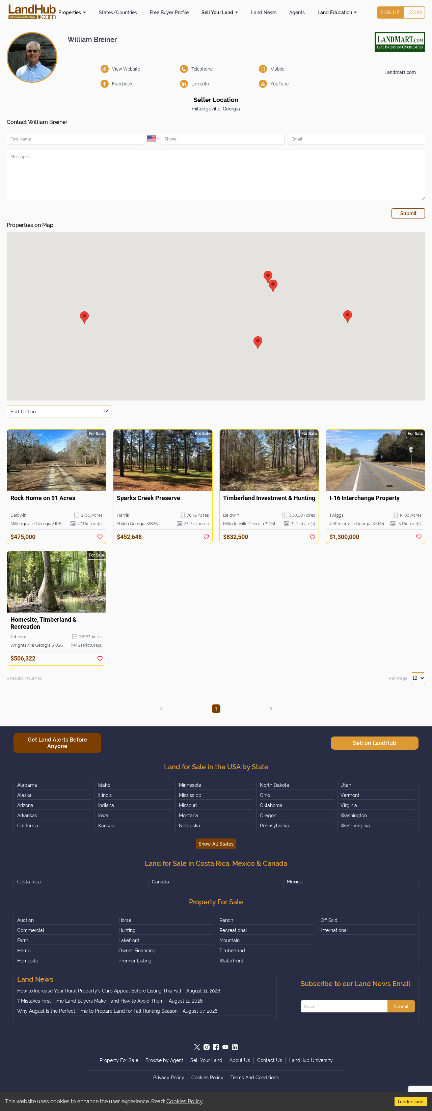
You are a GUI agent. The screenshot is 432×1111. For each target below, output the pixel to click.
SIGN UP (390, 12)
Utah (346, 785)
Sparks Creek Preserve (148, 497)
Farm (22, 940)
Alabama (27, 785)
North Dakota (274, 785)
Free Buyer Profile (169, 12)
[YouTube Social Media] (225, 1047)
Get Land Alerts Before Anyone (57, 743)
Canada (160, 881)
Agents (297, 12)
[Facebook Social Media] (216, 1047)
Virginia (349, 805)
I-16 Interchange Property (364, 497)
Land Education (335, 12)
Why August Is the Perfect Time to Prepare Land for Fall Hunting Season (97, 1011)
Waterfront (231, 960)
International (334, 930)
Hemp (24, 950)
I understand (411, 1101)
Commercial (30, 930)
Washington (354, 815)
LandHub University (311, 1060)
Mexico (294, 881)
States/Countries (118, 12)
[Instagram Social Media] (207, 1047)
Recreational (233, 930)
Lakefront (128, 940)
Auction (25, 920)
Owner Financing (137, 950)
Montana (188, 815)
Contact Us (269, 1060)
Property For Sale (119, 1060)
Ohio (265, 795)
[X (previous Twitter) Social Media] (197, 1047)
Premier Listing (135, 960)
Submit (401, 1006)
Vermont (350, 795)
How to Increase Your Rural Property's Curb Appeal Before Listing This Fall (99, 990)
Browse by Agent (164, 1060)
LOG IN (414, 12)
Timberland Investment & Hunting (269, 497)
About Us (240, 1060)
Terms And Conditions (255, 1077)
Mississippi (190, 795)
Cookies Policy (184, 1101)
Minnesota (190, 785)
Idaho (104, 785)
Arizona (25, 805)
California (27, 825)
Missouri (188, 805)
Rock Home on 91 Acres (42, 497)
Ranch (226, 920)
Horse (124, 920)
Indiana (106, 805)
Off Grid (329, 920)
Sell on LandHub (374, 743)
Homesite (27, 960)
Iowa (103, 815)
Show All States (216, 844)
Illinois (105, 795)
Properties (69, 12)
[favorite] (100, 537)
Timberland (232, 950)
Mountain (229, 940)
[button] (347, 316)
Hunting (127, 930)
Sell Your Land (217, 12)
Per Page (398, 678)
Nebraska (189, 825)
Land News (263, 12)
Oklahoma (271, 805)
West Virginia (355, 825)
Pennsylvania (274, 825)
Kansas (106, 825)
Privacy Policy (168, 1077)
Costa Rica (29, 881)
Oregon (268, 815)
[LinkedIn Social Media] (235, 1047)
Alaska (24, 795)
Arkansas (27, 815)
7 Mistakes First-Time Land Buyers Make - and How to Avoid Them (90, 1001)
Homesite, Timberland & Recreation (43, 623)
